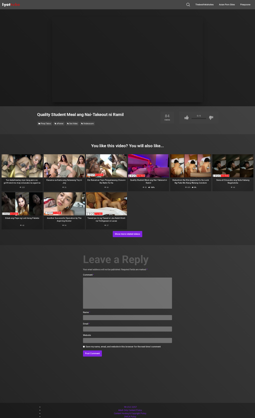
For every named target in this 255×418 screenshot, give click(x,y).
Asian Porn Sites (227, 4)
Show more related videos (127, 234)
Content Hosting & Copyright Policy (130, 413)
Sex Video (73, 123)
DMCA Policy (130, 416)
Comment (88, 275)
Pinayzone (245, 4)
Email (86, 324)
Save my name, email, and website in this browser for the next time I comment (123, 346)
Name (86, 312)
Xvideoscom (88, 123)
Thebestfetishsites (204, 4)
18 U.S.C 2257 (130, 407)
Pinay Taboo (45, 123)
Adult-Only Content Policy (130, 410)
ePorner (59, 123)
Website (87, 335)
